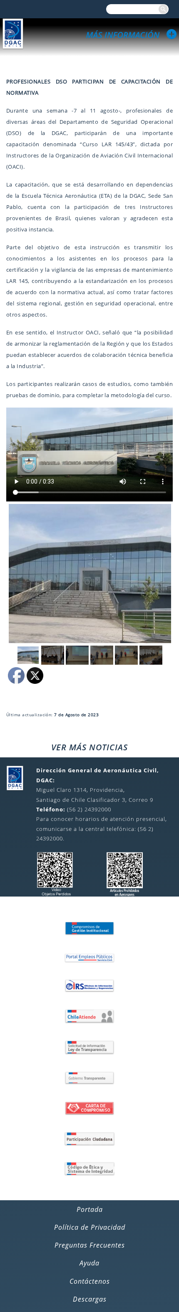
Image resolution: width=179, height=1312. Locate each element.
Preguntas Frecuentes (90, 1245)
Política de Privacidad (89, 1227)
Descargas (90, 1299)
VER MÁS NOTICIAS (89, 747)
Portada (90, 1209)
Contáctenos (90, 1281)
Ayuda (89, 1263)
